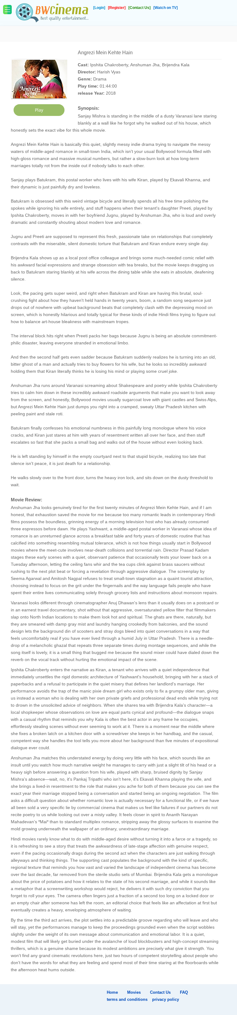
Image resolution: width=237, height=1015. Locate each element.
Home (112, 992)
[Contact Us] (140, 8)
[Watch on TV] (165, 8)
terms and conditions (127, 999)
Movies (134, 992)
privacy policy (165, 999)
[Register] (117, 8)
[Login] (99, 8)
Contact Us (160, 992)
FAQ (184, 992)
